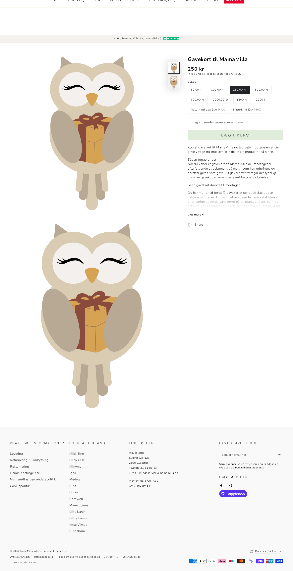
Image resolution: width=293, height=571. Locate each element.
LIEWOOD (77, 460)
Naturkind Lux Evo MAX (208, 111)
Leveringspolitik (132, 556)
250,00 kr (241, 91)
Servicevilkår (111, 556)
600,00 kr (199, 101)
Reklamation (19, 466)
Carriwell (76, 499)
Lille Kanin (77, 512)
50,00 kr (198, 91)
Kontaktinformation (25, 562)
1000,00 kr (221, 101)
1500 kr (243, 101)
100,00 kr (219, 91)
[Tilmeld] (280, 454)
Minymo (75, 466)
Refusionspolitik (44, 556)
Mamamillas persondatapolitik (33, 479)
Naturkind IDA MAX (247, 111)
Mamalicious (79, 505)
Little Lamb (78, 518)
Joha (72, 473)
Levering (16, 453)
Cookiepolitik (20, 486)
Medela (75, 479)
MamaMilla (26, 551)
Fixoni (74, 492)
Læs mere (194, 214)
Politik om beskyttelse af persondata (78, 556)
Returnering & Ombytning (29, 460)
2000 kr (263, 101)
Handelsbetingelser (24, 473)
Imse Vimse (78, 525)
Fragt (209, 73)
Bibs (72, 486)
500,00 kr (263, 91)
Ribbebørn (77, 531)
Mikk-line (76, 453)
